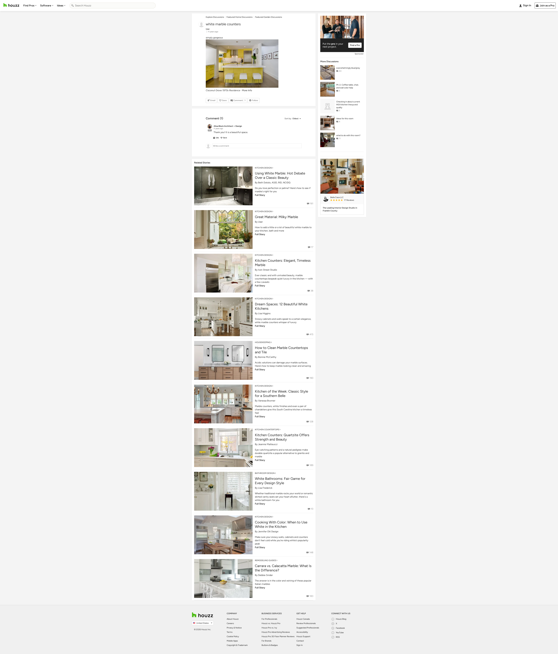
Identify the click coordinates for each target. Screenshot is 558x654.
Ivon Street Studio (267, 269)
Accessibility (302, 632)
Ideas (60, 5)
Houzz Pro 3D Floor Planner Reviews (278, 636)
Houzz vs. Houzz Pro (271, 623)
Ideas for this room (344, 118)
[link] (345, 200)
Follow (255, 100)
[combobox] (113, 5)
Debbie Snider (265, 575)
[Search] (72, 5)
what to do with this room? (348, 135)
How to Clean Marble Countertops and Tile (281, 350)
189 (311, 465)
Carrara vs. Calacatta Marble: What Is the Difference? (283, 568)
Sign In (299, 645)
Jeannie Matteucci (268, 444)
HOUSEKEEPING (263, 342)
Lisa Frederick (265, 488)
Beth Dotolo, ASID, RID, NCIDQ (274, 182)
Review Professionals (306, 623)
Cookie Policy (233, 636)
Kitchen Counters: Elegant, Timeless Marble (283, 262)
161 (311, 203)
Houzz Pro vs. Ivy (269, 628)
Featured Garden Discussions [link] (268, 17)
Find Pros (28, 5)
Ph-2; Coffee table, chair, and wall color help (347, 86)
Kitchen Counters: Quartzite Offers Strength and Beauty (282, 437)
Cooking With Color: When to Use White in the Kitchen (281, 524)
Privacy (230, 628)
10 (312, 508)
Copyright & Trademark (237, 645)
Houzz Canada (303, 619)
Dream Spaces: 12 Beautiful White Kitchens (281, 306)
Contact (300, 641)
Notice (238, 628)
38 (312, 290)
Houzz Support (303, 636)
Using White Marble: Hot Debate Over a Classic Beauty (280, 175)
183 (311, 596)
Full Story (260, 195)
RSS (338, 637)
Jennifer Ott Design (268, 531)
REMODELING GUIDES (265, 560)
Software (45, 5)
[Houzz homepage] (11, 5)
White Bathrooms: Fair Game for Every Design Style (280, 480)
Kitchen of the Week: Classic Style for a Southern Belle (281, 393)
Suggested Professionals (307, 628)
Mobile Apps (232, 641)
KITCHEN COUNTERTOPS (267, 429)
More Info (247, 90)
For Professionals (269, 619)
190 (311, 378)
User (260, 221)
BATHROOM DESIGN (265, 473)
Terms (230, 632)
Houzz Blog (341, 619)
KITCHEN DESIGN (263, 168)
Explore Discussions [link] (215, 17)
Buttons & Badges (270, 645)
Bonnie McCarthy (267, 357)
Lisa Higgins (264, 313)
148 (311, 552)
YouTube (340, 632)
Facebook (340, 628)
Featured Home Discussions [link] (240, 17)
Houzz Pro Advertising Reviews (276, 632)
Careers (230, 623)
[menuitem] (30, 5)
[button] (292, 119)
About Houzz (233, 619)
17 (312, 247)
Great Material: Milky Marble (276, 217)
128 (311, 421)
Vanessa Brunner (266, 400)
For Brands (266, 641)
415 (311, 334)
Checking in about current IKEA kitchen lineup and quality (348, 104)
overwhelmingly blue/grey (348, 68)
